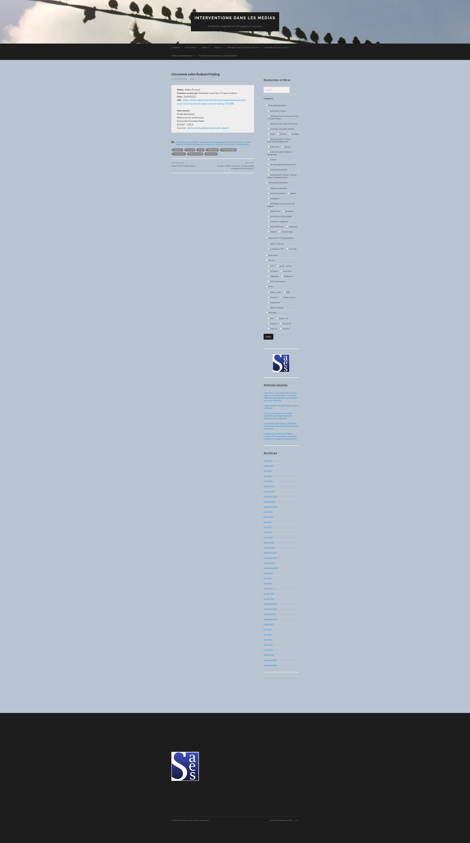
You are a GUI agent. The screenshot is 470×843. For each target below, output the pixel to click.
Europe (287, 146)
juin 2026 (268, 471)
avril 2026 (268, 481)
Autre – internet (277, 244)
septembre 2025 (270, 507)
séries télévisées (277, 226)
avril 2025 (268, 532)
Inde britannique (229, 150)
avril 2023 (268, 640)
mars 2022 (268, 650)
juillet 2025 (268, 517)
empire (201, 150)
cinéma (293, 193)
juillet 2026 (268, 466)
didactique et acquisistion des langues (281, 204)
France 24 (286, 323)
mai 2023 (267, 634)
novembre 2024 (270, 558)
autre (272, 134)
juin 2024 (268, 578)
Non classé (272, 255)
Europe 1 (274, 297)
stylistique (293, 226)
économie (190, 150)
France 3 (273, 328)
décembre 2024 (270, 553)
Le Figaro (274, 271)
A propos (175, 48)
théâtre (273, 232)
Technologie (211, 154)
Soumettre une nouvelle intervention (218, 56)
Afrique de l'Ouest (278, 111)
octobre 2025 (269, 502)
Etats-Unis (274, 146)
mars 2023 (268, 645)
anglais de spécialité (278, 188)
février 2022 (269, 655)
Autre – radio (275, 292)
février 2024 (269, 594)
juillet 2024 (268, 573)
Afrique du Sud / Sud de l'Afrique (283, 123)
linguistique (275, 211)
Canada (282, 134)
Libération (274, 276)
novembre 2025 (270, 496)
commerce (178, 150)
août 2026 (268, 461)
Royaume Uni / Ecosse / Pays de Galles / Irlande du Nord (226, 144)
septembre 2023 (270, 619)
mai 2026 (267, 476)
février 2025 (269, 542)
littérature (198, 144)
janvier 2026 (269, 491)
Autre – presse (285, 266)
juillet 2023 (268, 624)
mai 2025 (267, 527)
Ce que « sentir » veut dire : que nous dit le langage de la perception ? (235, 166)
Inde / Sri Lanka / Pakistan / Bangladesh (280, 153)
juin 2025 (268, 522)
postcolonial (179, 154)
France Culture (231, 142)
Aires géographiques (181, 56)
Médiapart (288, 276)
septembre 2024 (270, 568)
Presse (217, 48)
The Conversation (277, 281)
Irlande (273, 159)
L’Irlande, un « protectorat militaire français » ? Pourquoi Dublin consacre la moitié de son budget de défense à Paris (280, 436)
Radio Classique (277, 307)
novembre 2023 (270, 609)
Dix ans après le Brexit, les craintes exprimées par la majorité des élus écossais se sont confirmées (278, 416)
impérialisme (212, 150)
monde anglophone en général (282, 164)
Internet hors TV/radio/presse (243, 48)
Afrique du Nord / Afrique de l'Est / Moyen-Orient (282, 117)
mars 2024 (268, 588)
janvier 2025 (269, 548)
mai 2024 (267, 583)
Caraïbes (295, 134)
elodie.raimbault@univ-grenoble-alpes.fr (208, 128)
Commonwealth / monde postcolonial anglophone (205, 142)
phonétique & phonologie (281, 216)
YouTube (292, 249)
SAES (192, 79)
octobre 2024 (269, 563)
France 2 (273, 323)
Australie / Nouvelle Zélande (282, 129)
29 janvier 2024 (179, 79)
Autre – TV (283, 318)
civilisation (180, 142)
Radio (205, 48)
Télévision (190, 48)
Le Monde (286, 271)
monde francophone (278, 169)
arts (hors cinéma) (277, 193)
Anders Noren (285, 820)
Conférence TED (277, 249)
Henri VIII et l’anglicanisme (183, 164)
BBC (288, 292)
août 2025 (268, 512)
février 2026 (269, 486)
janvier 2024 (269, 599)
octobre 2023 (269, 614)
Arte (272, 318)
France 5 (286, 328)
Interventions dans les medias (235, 18)
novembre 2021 (270, 665)
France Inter (275, 302)
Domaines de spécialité (276, 48)
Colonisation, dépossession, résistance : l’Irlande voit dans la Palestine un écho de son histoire (281, 426)
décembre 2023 (270, 604)
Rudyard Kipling (195, 154)
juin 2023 (268, 629)
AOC (272, 266)
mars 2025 (268, 537)
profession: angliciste (279, 221)
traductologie (287, 232)
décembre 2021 (270, 660)
